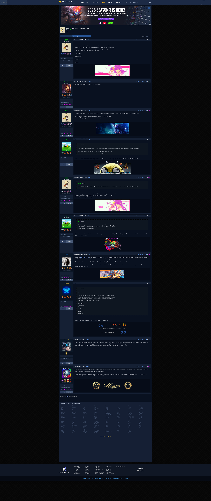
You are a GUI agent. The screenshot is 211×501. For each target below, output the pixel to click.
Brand (62, 427)
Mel (95, 426)
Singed (118, 421)
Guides (88, 2)
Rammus (108, 427)
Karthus (85, 425)
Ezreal (73, 418)
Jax (83, 415)
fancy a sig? (119, 269)
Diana (73, 411)
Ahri (62, 407)
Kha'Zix (84, 433)
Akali (62, 408)
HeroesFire (87, 473)
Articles (126, 478)
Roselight (66, 339)
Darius (73, 409)
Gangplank (74, 425)
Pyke (107, 422)
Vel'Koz (129, 426)
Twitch (129, 418)
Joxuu (71, 29)
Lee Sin (96, 411)
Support (122, 478)
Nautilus (107, 408)
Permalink (138, 39)
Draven (73, 413)
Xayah (140, 409)
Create (82, 2)
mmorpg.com (109, 466)
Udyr (129, 420)
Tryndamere (131, 416)
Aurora (62, 421)
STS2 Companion (110, 473)
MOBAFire (76, 466)
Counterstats (77, 470)
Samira (118, 411)
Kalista (84, 422)
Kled (95, 407)
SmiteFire (87, 466)
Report (89, 39)
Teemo (129, 411)
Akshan (62, 409)
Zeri (140, 424)
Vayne (129, 424)
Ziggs (140, 425)
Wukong (141, 408)
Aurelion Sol (63, 420)
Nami (107, 406)
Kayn (84, 430)
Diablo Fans (109, 470)
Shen (118, 418)
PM (146, 39)
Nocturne (108, 413)
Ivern (84, 411)
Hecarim (74, 433)
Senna (118, 413)
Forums (62, 36)
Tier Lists (110, 2)
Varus (129, 422)
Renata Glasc (109, 431)
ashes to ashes (114, 269)
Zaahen (141, 420)
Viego (129, 430)
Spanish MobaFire (84, 257)
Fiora (73, 421)
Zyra (140, 429)
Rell (106, 430)
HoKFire (118, 468)
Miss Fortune (97, 429)
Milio (95, 427)
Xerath (140, 411)
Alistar (62, 411)
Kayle (84, 429)
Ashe (62, 418)
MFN (4, 2)
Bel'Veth (63, 425)
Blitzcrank (63, 426)
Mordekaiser (97, 430)
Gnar (73, 427)
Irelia (84, 409)
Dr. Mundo (74, 412)
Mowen (66, 367)
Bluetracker (108, 468)
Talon (129, 408)
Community (118, 2)
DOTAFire (87, 468)
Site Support (68, 36)
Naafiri (95, 433)
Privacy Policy (95, 478)
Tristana (130, 413)
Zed (140, 422)
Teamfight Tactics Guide (105, 436)
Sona (118, 427)
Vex (129, 427)
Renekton (108, 433)
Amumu (62, 413)
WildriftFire (76, 472)
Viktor (129, 431)
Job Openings (109, 478)
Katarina (85, 427)
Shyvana (119, 420)
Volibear (141, 406)
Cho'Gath (74, 407)
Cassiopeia (74, 406)
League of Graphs (78, 468)
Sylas (118, 431)
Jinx (84, 418)
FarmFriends (88, 470)
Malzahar (96, 422)
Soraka (118, 429)
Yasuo (140, 413)
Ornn (107, 418)
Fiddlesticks (74, 420)
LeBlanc (96, 409)
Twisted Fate (131, 417)
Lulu (95, 418)
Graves (73, 430)
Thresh (129, 412)
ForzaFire (87, 472)
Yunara (140, 417)
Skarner (118, 425)
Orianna (107, 417)
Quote (143, 39)
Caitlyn (62, 431)
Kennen (85, 431)
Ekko (73, 415)
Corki (73, 408)
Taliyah (129, 407)
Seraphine (119, 415)
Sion (118, 422)
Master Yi (96, 425)
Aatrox (62, 406)
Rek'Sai (107, 429)
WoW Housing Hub (99, 472)
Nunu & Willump (109, 415)
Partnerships (116, 478)
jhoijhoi (66, 254)
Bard (62, 424)
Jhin (84, 417)
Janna (84, 412)
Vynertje (66, 82)
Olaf (106, 416)
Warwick (141, 407)
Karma (84, 424)
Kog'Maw (96, 408)
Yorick (140, 416)
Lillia (95, 413)
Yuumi (140, 418)
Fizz (73, 422)
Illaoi (84, 408)
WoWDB (97, 470)
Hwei (84, 407)
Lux (95, 420)
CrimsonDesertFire (120, 466)
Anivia (62, 415)
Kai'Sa (84, 421)
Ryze (118, 409)
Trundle (129, 415)
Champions (95, 2)
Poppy (107, 421)
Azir (62, 422)
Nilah (107, 412)
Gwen (73, 431)
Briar (62, 430)
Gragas (73, 429)
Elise (73, 416)
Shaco (118, 417)
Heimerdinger (86, 406)
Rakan (107, 426)
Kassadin (85, 426)
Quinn (107, 425)
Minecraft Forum (99, 469)
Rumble (118, 408)
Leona (95, 412)
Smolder (119, 426)
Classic (103, 2)
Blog (69, 65)
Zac (140, 421)
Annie (62, 416)
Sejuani (118, 412)
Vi (128, 429)
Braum (62, 429)
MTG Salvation (98, 468)
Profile (63, 65)
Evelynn (73, 417)
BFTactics (97, 466)
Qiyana (107, 424)
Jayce (84, 416)
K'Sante (85, 420)
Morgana (96, 431)
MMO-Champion (99, 473)
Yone (140, 415)
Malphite (96, 421)
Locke (95, 416)
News (125, 2)
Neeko (107, 409)
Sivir (118, 424)
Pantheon (108, 420)
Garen (73, 426)
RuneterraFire (77, 473)
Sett (118, 416)
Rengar (118, 406)
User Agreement (86, 478)
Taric (129, 409)
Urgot (129, 421)
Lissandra (96, 415)
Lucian (95, 417)
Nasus (107, 407)
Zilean (140, 426)
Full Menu (133, 2)
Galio (73, 424)
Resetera (87, 469)
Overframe (108, 472)
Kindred (96, 406)
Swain (118, 430)
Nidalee (107, 411)
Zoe (140, 427)
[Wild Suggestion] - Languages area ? (81, 36)
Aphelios (63, 417)
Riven (118, 407)
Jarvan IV (85, 413)
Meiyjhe (66, 139)
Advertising (101, 478)
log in (66, 396)
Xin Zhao (141, 412)
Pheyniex (66, 283)
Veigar (129, 425)
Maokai (96, 424)
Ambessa (63, 412)
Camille (62, 433)
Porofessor (76, 469)
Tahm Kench (131, 406)
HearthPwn (108, 469)
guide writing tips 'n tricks (107, 269)
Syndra (118, 433)
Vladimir (130, 433)
